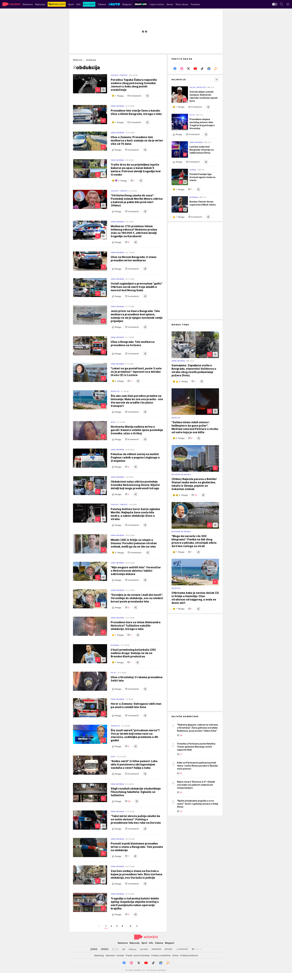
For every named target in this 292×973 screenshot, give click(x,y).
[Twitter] (188, 68)
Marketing (99, 955)
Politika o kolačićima (160, 955)
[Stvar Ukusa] (196, 949)
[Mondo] (11, 4)
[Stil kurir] (123, 949)
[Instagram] (181, 68)
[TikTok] (202, 68)
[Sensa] (168, 949)
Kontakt (120, 955)
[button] (134, 95)
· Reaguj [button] (119, 96)
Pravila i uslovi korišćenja (137, 955)
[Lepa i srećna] (144, 949)
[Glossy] (133, 949)
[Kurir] (93, 949)
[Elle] (115, 949)
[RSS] (215, 68)
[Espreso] (104, 949)
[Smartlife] (156, 949)
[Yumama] (182, 949)
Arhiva (175, 955)
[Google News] (208, 68)
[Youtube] (195, 68)
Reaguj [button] (118, 150)
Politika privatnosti (189, 955)
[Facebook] (175, 68)
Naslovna (77, 60)
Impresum (110, 955)
